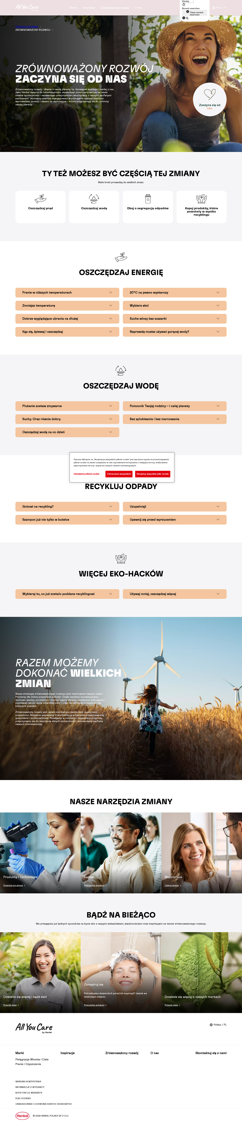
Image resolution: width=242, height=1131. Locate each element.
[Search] (187, 18)
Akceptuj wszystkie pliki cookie (153, 474)
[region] (121, 467)
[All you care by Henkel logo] (26, 7)
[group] (121, 207)
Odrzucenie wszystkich (119, 474)
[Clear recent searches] (183, 18)
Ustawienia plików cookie (86, 474)
